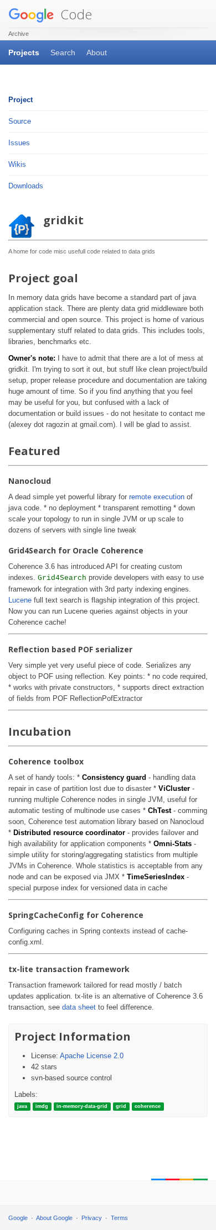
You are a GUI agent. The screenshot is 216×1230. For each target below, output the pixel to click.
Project (20, 100)
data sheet (79, 1007)
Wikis (17, 164)
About (96, 52)
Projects (23, 52)
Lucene (20, 600)
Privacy (91, 1218)
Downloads (25, 186)
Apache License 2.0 (92, 1056)
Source (19, 121)
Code (74, 14)
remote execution (156, 497)
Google (18, 1218)
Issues (19, 143)
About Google (54, 1218)
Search (62, 52)
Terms (119, 1218)
